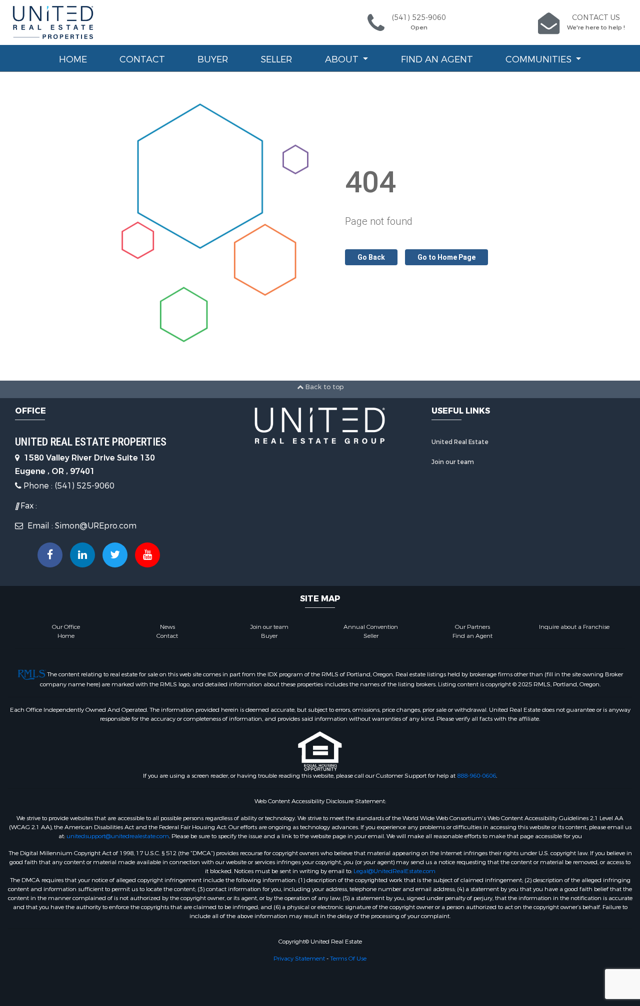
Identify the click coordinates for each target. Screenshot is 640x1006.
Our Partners (472, 627)
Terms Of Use (348, 959)
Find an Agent (437, 59)
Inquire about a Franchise (574, 627)
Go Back (371, 257)
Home (73, 59)
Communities (540, 59)
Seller (276, 59)
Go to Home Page (447, 257)
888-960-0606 (476, 776)
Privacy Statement (299, 959)
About (343, 59)
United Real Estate (460, 442)
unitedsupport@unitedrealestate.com (117, 836)
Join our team (453, 462)
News (167, 627)
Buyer (213, 59)
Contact (142, 59)
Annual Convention (371, 627)
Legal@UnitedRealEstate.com (395, 871)
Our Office (66, 627)
